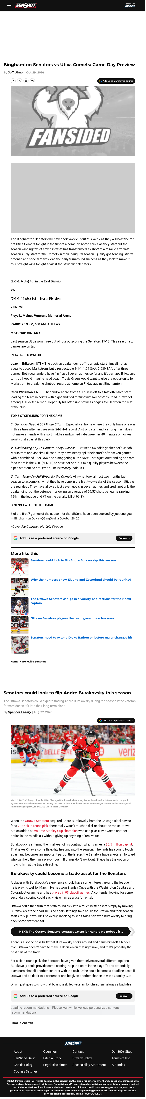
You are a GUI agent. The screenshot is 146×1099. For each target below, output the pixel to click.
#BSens (76, 514)
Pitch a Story (52, 1058)
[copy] (32, 80)
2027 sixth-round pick (33, 826)
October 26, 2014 (70, 518)
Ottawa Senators (36, 821)
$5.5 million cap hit (118, 844)
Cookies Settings (26, 1071)
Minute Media (22, 1081)
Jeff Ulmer (16, 72)
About (18, 1051)
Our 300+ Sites (122, 1051)
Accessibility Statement (89, 1065)
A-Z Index (118, 1065)
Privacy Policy (82, 1058)
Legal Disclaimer (55, 1065)
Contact (78, 1051)
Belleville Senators (34, 661)
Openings (50, 1051)
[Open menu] (9, 5)
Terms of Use (121, 1058)
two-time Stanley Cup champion (55, 831)
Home (15, 661)
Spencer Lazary (19, 712)
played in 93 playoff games (71, 892)
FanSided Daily (24, 1058)
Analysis (27, 1022)
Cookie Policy (23, 1065)
